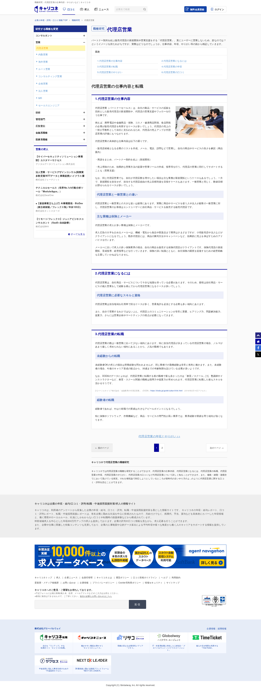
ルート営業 (44, 69)
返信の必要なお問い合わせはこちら (96, 596)
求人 (86, 9)
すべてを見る (78, 234)
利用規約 (176, 577)
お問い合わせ (69, 582)
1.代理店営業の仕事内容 (109, 60)
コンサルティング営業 (50, 76)
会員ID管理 (87, 577)
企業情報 (84, 582)
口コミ (71, 9)
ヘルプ (164, 577)
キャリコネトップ (43, 577)
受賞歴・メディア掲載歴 (47, 582)
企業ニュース (71, 577)
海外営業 (43, 61)
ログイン (219, 9)
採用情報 (222, 628)
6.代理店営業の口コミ (173, 72)
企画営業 (43, 83)
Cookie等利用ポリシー (129, 582)
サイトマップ (173, 582)
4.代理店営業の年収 (172, 66)
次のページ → (217, 447)
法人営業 (43, 90)
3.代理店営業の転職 (107, 66)
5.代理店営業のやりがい (109, 72)
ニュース (104, 9)
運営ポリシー (122, 577)
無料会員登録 (197, 9)
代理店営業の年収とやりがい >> (159, 436)
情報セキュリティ (153, 582)
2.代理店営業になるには (174, 60)
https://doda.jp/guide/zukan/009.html (166, 390)
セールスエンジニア (49, 105)
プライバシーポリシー (103, 582)
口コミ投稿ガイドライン (145, 577)
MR (40, 98)
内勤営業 (43, 54)
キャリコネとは (104, 577)
